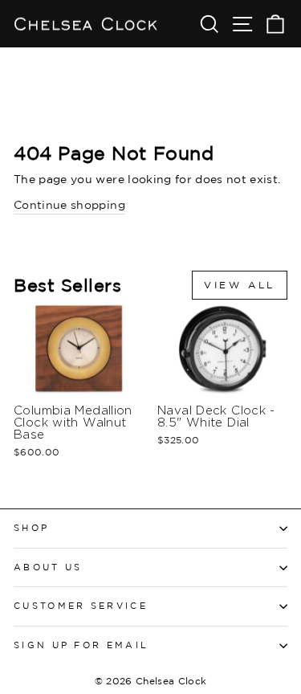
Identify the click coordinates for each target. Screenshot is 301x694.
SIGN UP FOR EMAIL (81, 645)
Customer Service (81, 605)
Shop (31, 528)
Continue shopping (69, 204)
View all (239, 285)
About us (48, 567)
